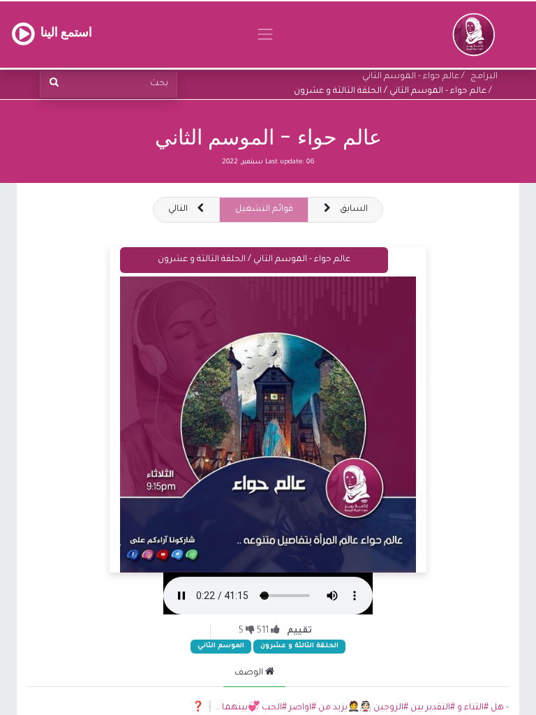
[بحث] (51, 84)
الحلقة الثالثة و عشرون (299, 646)
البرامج (484, 77)
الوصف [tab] (249, 673)
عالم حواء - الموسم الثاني (268, 137)
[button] (186, 210)
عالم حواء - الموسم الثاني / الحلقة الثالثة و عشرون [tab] (254, 260)
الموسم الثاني (221, 646)
